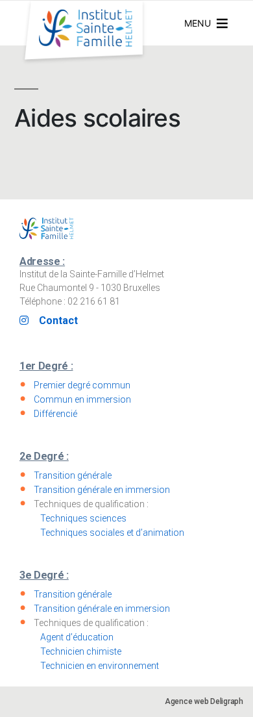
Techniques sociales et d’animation (112, 532)
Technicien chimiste (80, 651)
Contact (58, 320)
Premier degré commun (82, 385)
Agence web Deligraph (204, 701)
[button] (197, 23)
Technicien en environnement (99, 665)
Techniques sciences (83, 518)
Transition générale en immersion (102, 489)
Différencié (55, 414)
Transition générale (73, 475)
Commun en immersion (82, 399)
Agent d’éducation (77, 637)
